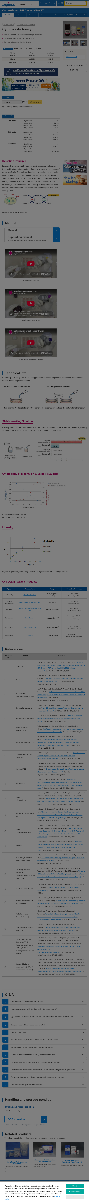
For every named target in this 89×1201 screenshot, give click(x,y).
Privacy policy (74, 1191)
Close (74, 1197)
